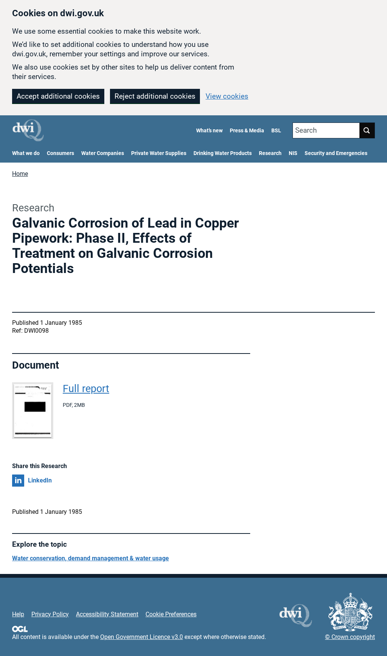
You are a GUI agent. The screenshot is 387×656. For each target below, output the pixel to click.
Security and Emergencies (336, 153)
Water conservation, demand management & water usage (90, 558)
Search (306, 130)
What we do (26, 153)
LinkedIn (40, 480)
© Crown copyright (350, 636)
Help (18, 614)
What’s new (209, 130)
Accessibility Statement (107, 614)
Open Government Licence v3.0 (141, 636)
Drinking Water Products (223, 153)
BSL (276, 130)
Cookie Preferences (171, 614)
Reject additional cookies (155, 96)
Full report (86, 389)
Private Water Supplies (158, 153)
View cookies (227, 96)
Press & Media (247, 130)
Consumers (60, 153)
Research (270, 153)
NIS (293, 153)
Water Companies (102, 153)
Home (20, 173)
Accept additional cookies (58, 96)
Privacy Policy (50, 614)
